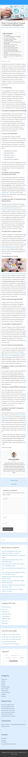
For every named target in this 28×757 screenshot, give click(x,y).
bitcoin (14, 657)
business (14, 660)
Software (23, 27)
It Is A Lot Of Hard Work (9, 38)
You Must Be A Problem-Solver (10, 44)
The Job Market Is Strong (9, 46)
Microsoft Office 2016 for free (8, 710)
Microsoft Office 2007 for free (8, 708)
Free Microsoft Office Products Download (11, 634)
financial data (11, 155)
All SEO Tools (5, 609)
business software (20, 655)
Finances (3, 681)
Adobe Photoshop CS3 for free (8, 712)
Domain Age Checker (6, 614)
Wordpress (3, 696)
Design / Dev (4, 679)
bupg (6, 663)
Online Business (16, 27)
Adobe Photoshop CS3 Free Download (10, 643)
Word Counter (5, 623)
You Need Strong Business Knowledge (12, 36)
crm (11, 657)
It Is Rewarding (7, 35)
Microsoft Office (5, 688)
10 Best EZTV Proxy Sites (7, 714)
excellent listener (5, 192)
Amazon (3, 663)
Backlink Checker (5, 611)
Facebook (4, 738)
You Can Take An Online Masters (11, 50)
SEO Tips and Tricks (5, 692)
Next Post (14, 484)
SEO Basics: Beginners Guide (7, 704)
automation (7, 661)
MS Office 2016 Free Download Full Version (11, 637)
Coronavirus (4, 657)
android (3, 661)
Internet (11, 27)
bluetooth (9, 655)
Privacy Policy (14, 754)
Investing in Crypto (5, 687)
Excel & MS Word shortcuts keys (9, 641)
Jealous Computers (5, 724)
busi (2, 655)
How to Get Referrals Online (7, 706)
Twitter (4, 740)
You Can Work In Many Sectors (10, 49)
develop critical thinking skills (7, 247)
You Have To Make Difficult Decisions (12, 54)
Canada (21, 661)
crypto (22, 657)
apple (23, 661)
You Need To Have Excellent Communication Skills (10, 40)
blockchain (14, 655)
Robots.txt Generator (6, 607)
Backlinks (8, 657)
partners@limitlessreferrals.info (9, 744)
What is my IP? (5, 621)
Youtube (4, 742)
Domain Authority (5, 616)
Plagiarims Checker (6, 618)
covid (4, 655)
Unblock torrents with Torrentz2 (8, 716)
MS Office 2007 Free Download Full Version (11, 639)
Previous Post (14, 480)
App (6, 655)
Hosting (3, 683)
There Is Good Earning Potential (11, 47)
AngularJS (18, 657)
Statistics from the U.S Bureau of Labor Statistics (12, 273)
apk (18, 661)
